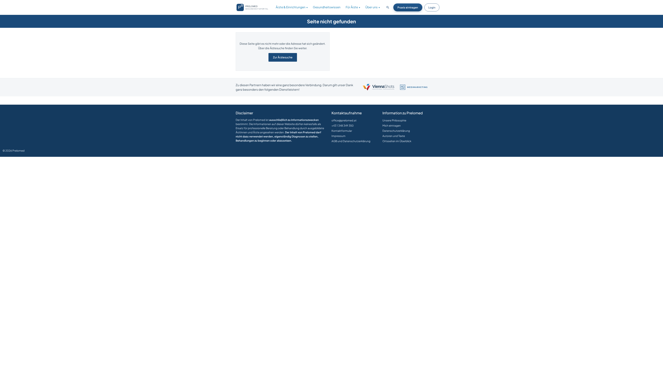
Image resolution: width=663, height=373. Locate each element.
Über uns (371, 7)
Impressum (338, 135)
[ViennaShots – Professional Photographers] (378, 87)
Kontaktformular (342, 130)
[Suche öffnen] (387, 7)
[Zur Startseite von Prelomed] (254, 7)
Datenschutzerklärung (396, 130)
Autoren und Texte (393, 135)
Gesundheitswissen (326, 7)
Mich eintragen (391, 125)
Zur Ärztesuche (282, 57)
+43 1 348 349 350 (343, 125)
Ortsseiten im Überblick (396, 141)
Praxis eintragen (407, 7)
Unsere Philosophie (394, 120)
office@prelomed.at (344, 120)
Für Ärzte (352, 7)
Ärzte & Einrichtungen (290, 7)
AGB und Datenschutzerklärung (351, 141)
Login (431, 7)
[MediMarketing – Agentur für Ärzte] (413, 87)
